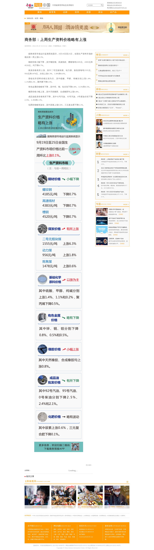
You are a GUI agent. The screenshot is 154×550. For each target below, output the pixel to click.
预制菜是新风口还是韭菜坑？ (108, 65)
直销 (71, 534)
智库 (55, 532)
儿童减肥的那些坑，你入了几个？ (110, 70)
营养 (77, 12)
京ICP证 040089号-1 (59, 545)
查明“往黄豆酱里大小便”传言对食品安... (112, 60)
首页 (36, 18)
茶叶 (57, 539)
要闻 (39, 12)
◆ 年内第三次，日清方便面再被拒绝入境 (110, 104)
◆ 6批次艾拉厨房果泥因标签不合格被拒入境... (112, 94)
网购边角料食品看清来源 (106, 81)
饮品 (69, 537)
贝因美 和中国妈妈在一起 (116, 209)
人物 (102, 115)
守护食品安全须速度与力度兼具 (109, 76)
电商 (67, 534)
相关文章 (30, 476)
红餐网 (123, 515)
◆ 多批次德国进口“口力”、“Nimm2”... (109, 108)
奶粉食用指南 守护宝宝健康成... (118, 227)
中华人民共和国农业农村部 (40, 515)
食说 (102, 54)
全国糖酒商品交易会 (113, 515)
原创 (102, 89)
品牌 (65, 12)
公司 (59, 534)
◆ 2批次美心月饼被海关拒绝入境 (107, 98)
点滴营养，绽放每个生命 (116, 238)
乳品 (65, 537)
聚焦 (41, 18)
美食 (57, 537)
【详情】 (121, 214)
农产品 (113, 12)
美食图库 (38, 481)
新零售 (52, 12)
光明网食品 (102, 515)
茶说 (100, 12)
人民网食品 (86, 515)
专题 (103, 204)
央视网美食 (94, 515)
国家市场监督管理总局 (57, 515)
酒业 (61, 537)
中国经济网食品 (77, 515)
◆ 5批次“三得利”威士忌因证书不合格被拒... (111, 101)
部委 (89, 12)
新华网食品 (68, 515)
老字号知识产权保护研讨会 (117, 218)
